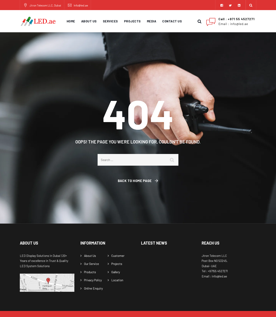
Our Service (91, 264)
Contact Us (172, 21)
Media (151, 21)
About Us (89, 21)
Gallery (115, 272)
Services (110, 21)
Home (71, 21)
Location (117, 280)
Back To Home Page (135, 181)
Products (90, 272)
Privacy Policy (93, 280)
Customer (117, 255)
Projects (132, 21)
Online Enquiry (93, 288)
